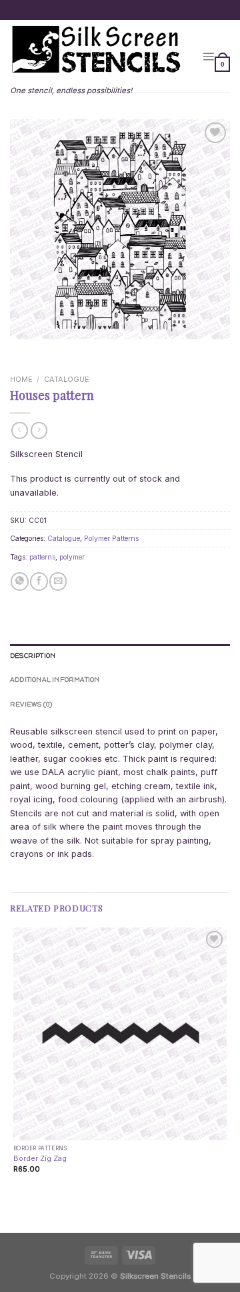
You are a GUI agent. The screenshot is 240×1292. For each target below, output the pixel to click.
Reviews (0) (31, 704)
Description (32, 655)
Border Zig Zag (40, 1158)
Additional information (55, 679)
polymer (72, 557)
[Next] (50, 350)
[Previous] (20, 350)
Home (21, 379)
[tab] (120, 656)
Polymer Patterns (111, 538)
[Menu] (208, 56)
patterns (42, 557)
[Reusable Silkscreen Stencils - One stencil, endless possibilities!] (96, 50)
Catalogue (66, 379)
